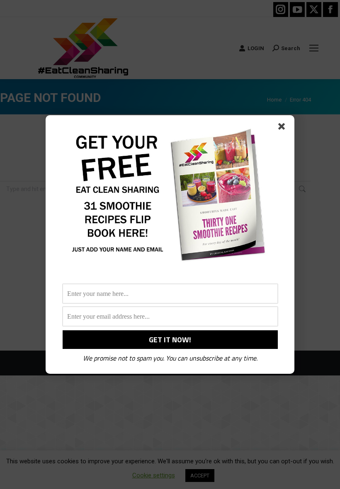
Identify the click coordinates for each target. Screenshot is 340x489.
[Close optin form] (283, 128)
